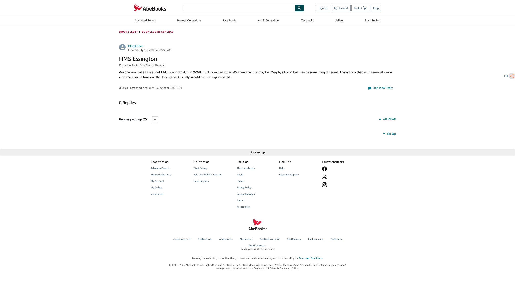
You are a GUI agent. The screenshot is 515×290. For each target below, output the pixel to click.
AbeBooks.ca (294, 238)
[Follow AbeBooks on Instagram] (340, 184)
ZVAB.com (336, 238)
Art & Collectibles (269, 20)
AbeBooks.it (246, 238)
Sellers (339, 20)
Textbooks (307, 20)
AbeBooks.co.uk (182, 238)
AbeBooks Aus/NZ (270, 238)
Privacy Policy (244, 187)
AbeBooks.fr (225, 238)
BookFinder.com (257, 247)
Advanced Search (145, 20)
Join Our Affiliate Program (208, 174)
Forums (241, 200)
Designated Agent (246, 193)
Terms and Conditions (310, 258)
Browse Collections (189, 20)
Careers (240, 180)
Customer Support (289, 174)
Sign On (323, 8)
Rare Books (229, 20)
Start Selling (372, 20)
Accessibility (243, 206)
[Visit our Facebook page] (340, 168)
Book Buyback (201, 180)
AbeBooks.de (205, 238)
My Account (341, 8)
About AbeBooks (246, 168)
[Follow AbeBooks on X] (340, 176)
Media (240, 174)
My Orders (156, 187)
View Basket (157, 193)
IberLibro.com (315, 238)
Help (376, 8)
